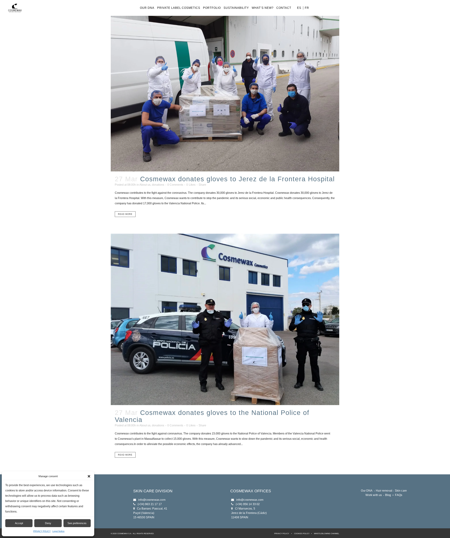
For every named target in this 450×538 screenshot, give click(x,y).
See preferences (77, 523)
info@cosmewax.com (151, 499)
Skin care (401, 490)
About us (144, 184)
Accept (19, 523)
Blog (388, 495)
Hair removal (384, 490)
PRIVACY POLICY (42, 531)
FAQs (398, 495)
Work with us (373, 495)
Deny (48, 523)
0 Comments (175, 184)
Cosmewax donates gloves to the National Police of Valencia (212, 416)
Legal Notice (58, 531)
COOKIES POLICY (302, 533)
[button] (89, 476)
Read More (125, 214)
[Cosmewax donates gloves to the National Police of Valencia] (225, 319)
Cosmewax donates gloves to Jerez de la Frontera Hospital (237, 179)
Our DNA (366, 490)
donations (158, 184)
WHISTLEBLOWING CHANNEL (326, 533)
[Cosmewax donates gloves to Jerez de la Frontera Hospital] (225, 85)
